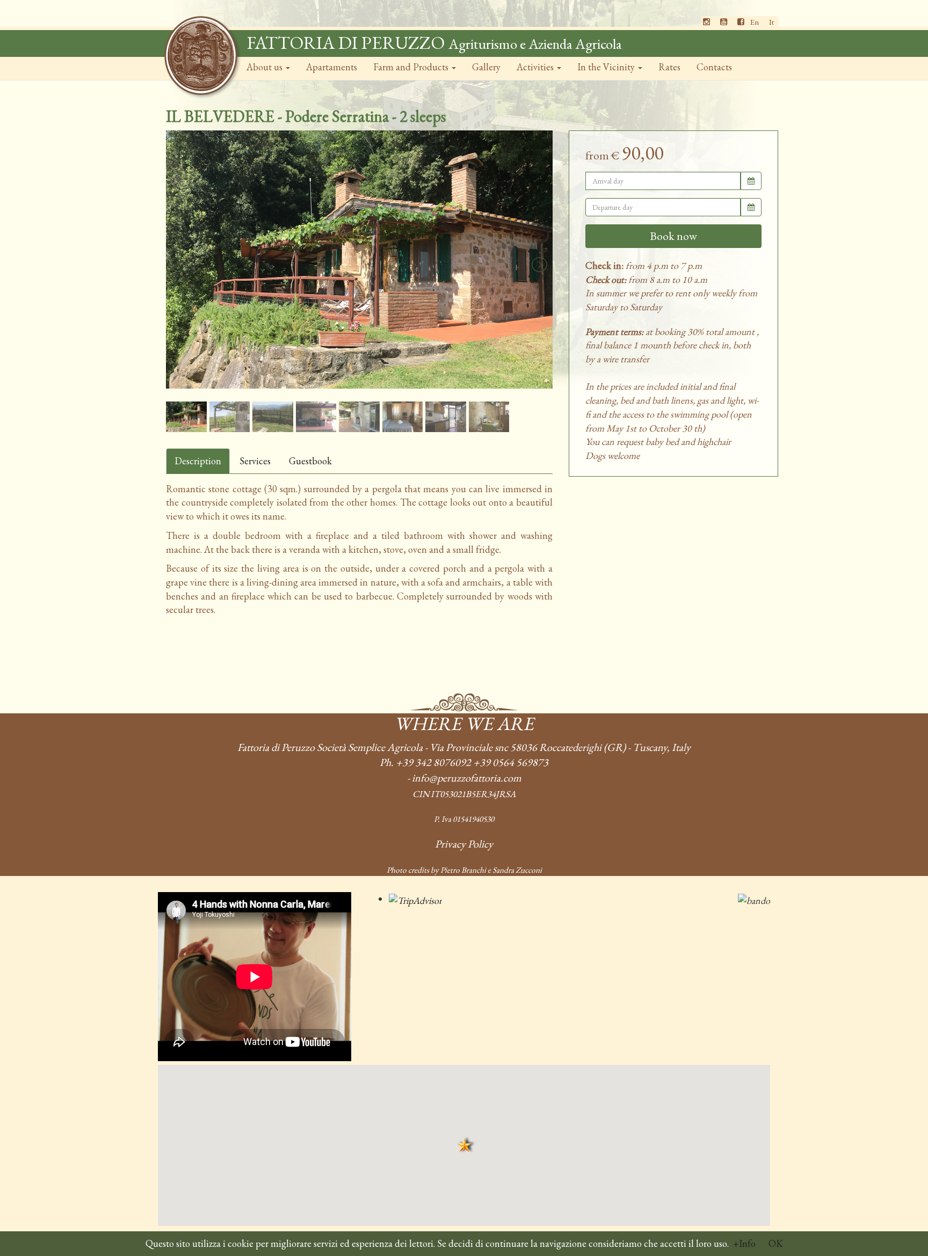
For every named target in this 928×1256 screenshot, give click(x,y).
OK (776, 1243)
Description (198, 461)
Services (255, 461)
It (771, 22)
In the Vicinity (607, 67)
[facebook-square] (741, 21)
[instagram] (706, 21)
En (754, 22)
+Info (744, 1243)
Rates (669, 67)
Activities (536, 67)
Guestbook (310, 461)
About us (266, 67)
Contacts (714, 67)
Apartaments (331, 67)
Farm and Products (412, 67)
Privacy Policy (464, 844)
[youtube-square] (724, 21)
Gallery (486, 67)
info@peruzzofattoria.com (466, 778)
